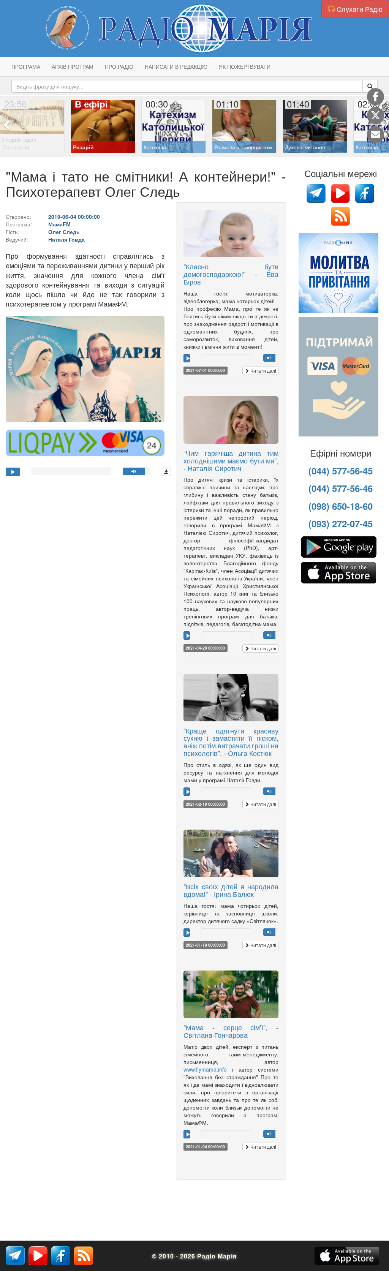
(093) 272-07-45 (340, 523)
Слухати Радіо (359, 9)
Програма (25, 66)
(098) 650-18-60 (340, 506)
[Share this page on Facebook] (375, 96)
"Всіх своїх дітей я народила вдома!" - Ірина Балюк (230, 890)
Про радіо (119, 66)
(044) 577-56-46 (340, 488)
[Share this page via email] (375, 134)
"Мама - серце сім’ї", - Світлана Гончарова (230, 1031)
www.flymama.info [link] (205, 1069)
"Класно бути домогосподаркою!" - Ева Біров (230, 273)
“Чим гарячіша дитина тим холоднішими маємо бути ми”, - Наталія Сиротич (230, 460)
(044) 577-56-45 (340, 470)
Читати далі (262, 370)
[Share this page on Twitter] (375, 115)
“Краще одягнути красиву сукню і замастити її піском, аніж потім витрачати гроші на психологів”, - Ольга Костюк (230, 742)
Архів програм (72, 66)
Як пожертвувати (244, 66)
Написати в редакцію (176, 66)
